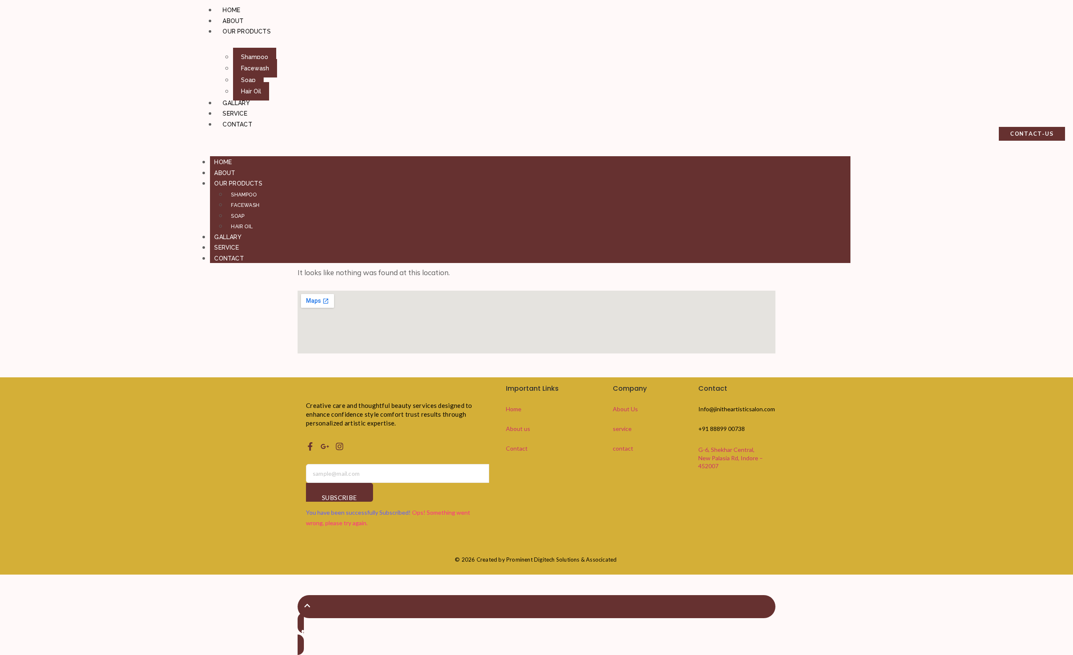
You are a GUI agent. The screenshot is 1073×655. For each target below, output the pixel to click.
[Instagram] (339, 446)
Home (231, 10)
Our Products (246, 31)
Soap (248, 80)
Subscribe (339, 497)
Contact (517, 448)
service (235, 113)
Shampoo (254, 57)
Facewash (255, 68)
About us (518, 428)
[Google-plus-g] (325, 446)
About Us (625, 409)
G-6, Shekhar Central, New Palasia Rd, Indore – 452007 (730, 457)
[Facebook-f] (310, 446)
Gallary (236, 103)
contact (237, 124)
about (233, 21)
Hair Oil (251, 91)
